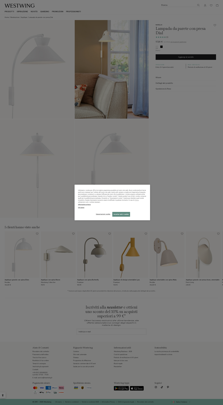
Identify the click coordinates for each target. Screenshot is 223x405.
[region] (112, 202)
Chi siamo (81, 207)
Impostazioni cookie (103, 214)
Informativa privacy (84, 205)
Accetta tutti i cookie (121, 214)
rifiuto (137, 200)
